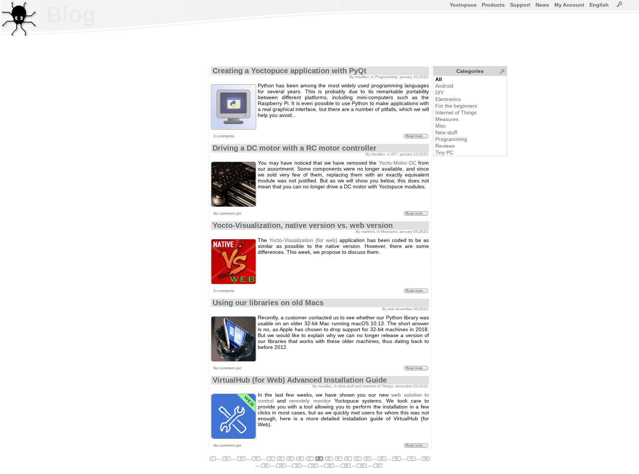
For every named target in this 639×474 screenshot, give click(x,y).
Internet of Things (456, 112)
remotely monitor (310, 401)
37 (309, 458)
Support (520, 5)
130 (329, 465)
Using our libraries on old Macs (268, 303)
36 (300, 458)
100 (281, 465)
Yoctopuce (463, 5)
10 (226, 458)
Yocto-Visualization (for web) (303, 240)
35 (290, 458)
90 (265, 465)
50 (381, 458)
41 (348, 458)
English (599, 5)
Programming (451, 139)
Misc (440, 126)
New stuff (446, 132)
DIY (439, 92)
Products (493, 5)
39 (329, 458)
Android (444, 86)
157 (378, 465)
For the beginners (456, 106)
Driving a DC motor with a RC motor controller (294, 148)
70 (411, 458)
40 (338, 458)
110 (297, 465)
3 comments (223, 136)
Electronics (448, 99)
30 (256, 458)
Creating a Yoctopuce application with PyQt (289, 71)
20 (241, 458)
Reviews (445, 146)
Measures (447, 119)
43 (367, 458)
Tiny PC (444, 152)
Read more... (416, 136)
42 (357, 458)
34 (281, 458)
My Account (569, 5)
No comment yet (227, 213)
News (542, 5)
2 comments (223, 291)
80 (425, 458)
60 (396, 458)
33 (270, 458)
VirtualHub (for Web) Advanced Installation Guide (300, 380)
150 (362, 465)
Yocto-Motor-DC (397, 163)
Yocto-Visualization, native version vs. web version (303, 225)
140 (346, 465)
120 (313, 465)
